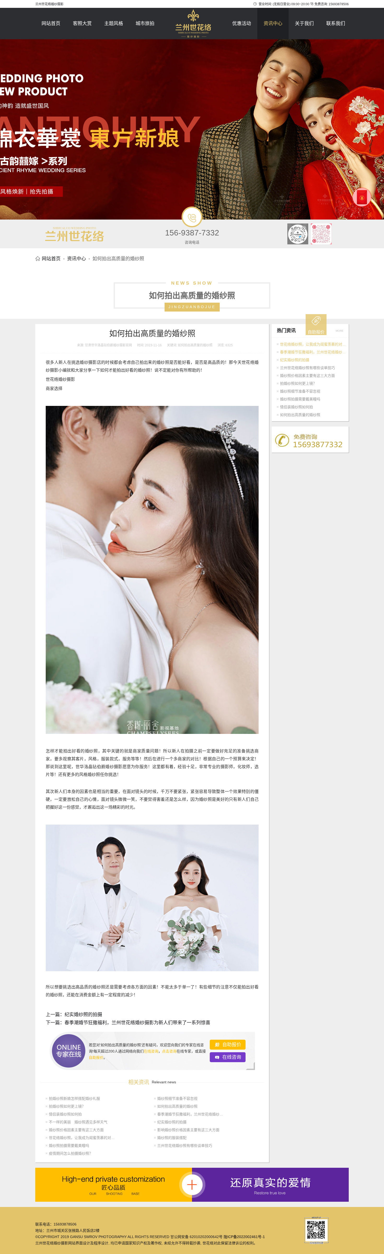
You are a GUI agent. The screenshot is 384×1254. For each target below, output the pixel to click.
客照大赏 (82, 23)
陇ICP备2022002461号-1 (244, 1237)
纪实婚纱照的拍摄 (83, 1014)
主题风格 (113, 23)
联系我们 (335, 23)
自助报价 (96, 1057)
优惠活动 (241, 23)
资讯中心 (273, 23)
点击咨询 (169, 1051)
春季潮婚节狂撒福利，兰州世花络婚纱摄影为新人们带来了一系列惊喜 (137, 1022)
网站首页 (51, 23)
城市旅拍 (145, 23)
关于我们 (304, 23)
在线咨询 (151, 1051)
